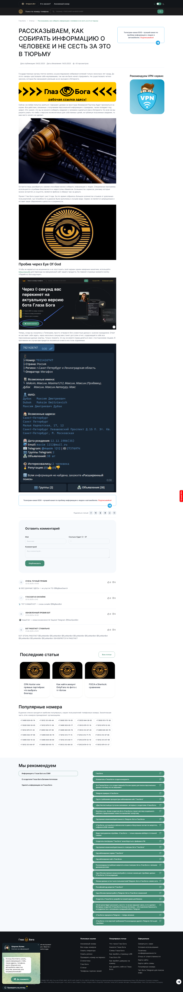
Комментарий (31, 547)
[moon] (163, 4)
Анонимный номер (61, 4)
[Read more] (35, 670)
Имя (27, 537)
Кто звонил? (45, 4)
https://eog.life (24, 272)
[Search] (160, 11)
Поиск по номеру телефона (37, 11)
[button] (38, 945)
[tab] (48, 779)
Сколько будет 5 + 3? (78, 537)
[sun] (154, 4)
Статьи (31, 21)
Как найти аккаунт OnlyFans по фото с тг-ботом (66, 687)
